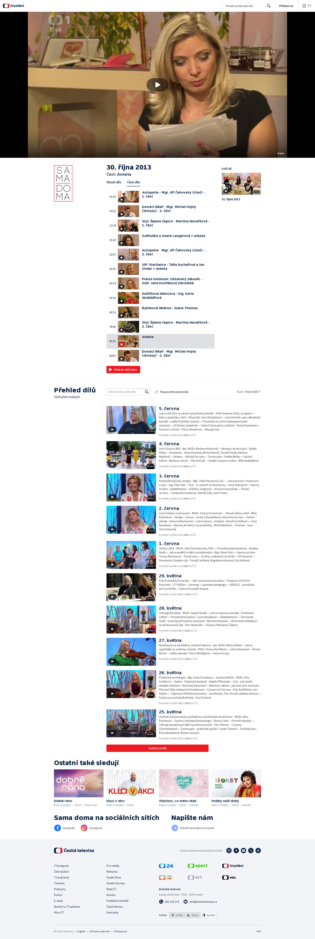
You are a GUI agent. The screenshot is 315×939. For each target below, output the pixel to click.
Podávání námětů (117, 901)
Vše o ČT (59, 912)
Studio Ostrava (115, 883)
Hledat (269, 6)
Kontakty (112, 912)
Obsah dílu (113, 182)
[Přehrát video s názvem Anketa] (157, 84)
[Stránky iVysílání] (233, 867)
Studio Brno (113, 877)
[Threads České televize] (258, 850)
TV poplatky (61, 877)
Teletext (59, 883)
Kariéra (111, 895)
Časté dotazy (114, 906)
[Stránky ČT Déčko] (165, 878)
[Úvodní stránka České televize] (74, 850)
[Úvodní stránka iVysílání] (17, 6)
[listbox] (193, 915)
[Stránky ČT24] (166, 867)
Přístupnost (120, 931)
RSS (259, 931)
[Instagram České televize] (229, 850)
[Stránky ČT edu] (229, 878)
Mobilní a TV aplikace (67, 906)
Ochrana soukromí (99, 931)
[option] (177, 915)
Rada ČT (111, 889)
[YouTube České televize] (243, 850)
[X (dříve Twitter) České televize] (251, 850)
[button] (157, 85)
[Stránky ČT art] (195, 878)
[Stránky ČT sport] (197, 867)
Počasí (58, 895)
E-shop (58, 901)
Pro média (112, 865)
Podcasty (59, 889)
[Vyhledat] (146, 392)
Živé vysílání (61, 871)
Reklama (112, 871)
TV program (61, 865)
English (81, 931)
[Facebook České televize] (236, 850)
